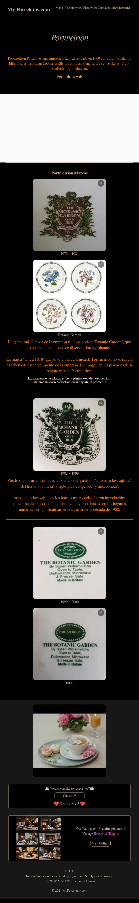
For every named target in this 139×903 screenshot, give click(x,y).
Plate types (90, 8)
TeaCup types (73, 8)
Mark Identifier (120, 8)
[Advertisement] (69, 128)
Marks (60, 8)
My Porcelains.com (28, 9)
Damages (104, 8)
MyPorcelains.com (75, 890)
